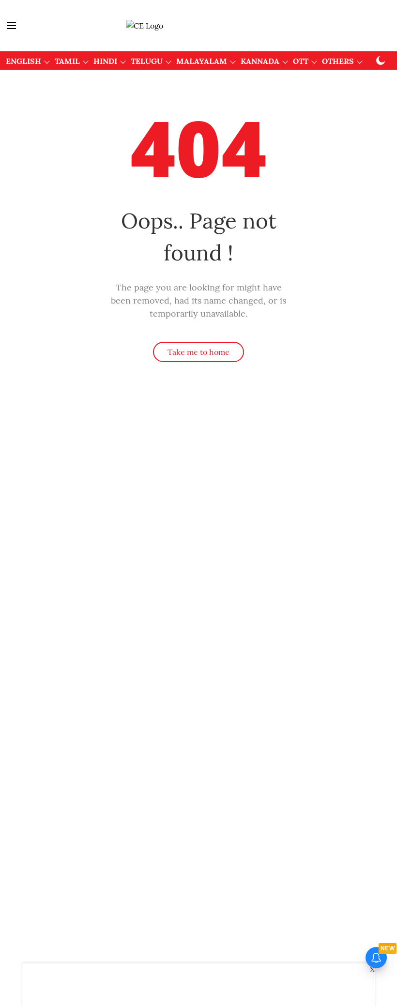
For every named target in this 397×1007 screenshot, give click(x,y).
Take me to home (198, 352)
